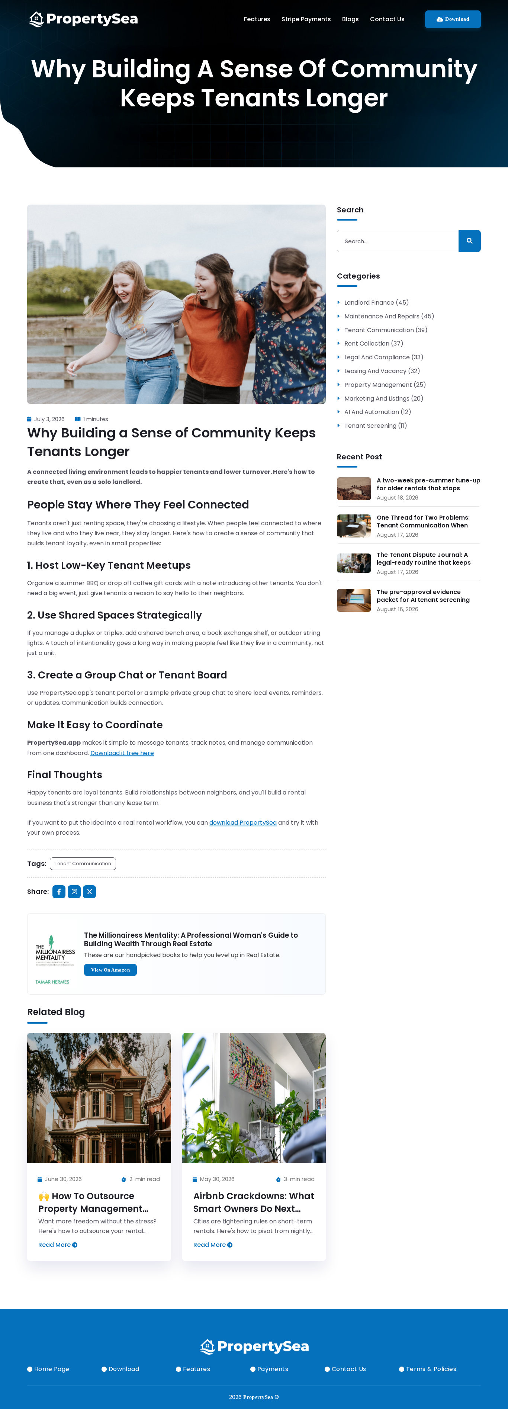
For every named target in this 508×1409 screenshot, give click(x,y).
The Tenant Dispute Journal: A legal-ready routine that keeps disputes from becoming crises (424, 558)
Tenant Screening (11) (375, 426)
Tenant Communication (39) (386, 330)
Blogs (350, 19)
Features (257, 19)
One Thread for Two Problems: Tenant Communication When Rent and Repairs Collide (423, 521)
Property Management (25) (385, 385)
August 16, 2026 (397, 609)
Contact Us (387, 19)
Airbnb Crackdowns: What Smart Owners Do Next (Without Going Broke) (253, 1208)
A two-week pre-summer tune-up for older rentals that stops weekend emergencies (428, 484)
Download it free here (122, 753)
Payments (271, 1369)
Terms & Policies (430, 1369)
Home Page (50, 1369)
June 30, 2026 (63, 1179)
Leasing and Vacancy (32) (382, 371)
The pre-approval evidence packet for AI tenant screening (423, 595)
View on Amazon (110, 970)
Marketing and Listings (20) (384, 399)
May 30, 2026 (217, 1179)
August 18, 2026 (397, 497)
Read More (55, 1245)
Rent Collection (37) (373, 344)
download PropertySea (243, 822)
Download (457, 19)
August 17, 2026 (397, 535)
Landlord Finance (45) (376, 303)
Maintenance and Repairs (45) (389, 317)
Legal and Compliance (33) (384, 358)
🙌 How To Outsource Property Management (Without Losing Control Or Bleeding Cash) (92, 1215)
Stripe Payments (306, 19)
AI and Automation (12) (377, 412)
